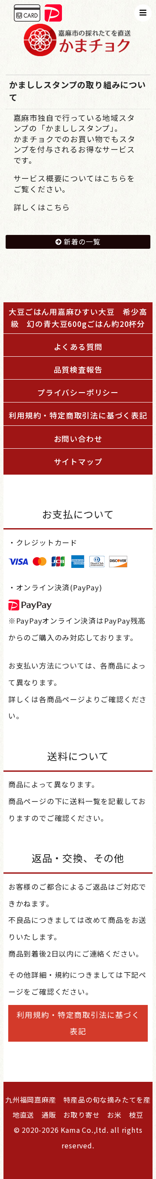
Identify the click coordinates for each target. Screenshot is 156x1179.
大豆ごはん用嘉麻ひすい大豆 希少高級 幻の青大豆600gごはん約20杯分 (81, 317)
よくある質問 (78, 346)
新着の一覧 (82, 241)
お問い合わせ (78, 438)
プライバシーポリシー (78, 392)
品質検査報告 (78, 369)
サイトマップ (78, 461)
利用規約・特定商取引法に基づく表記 (78, 415)
